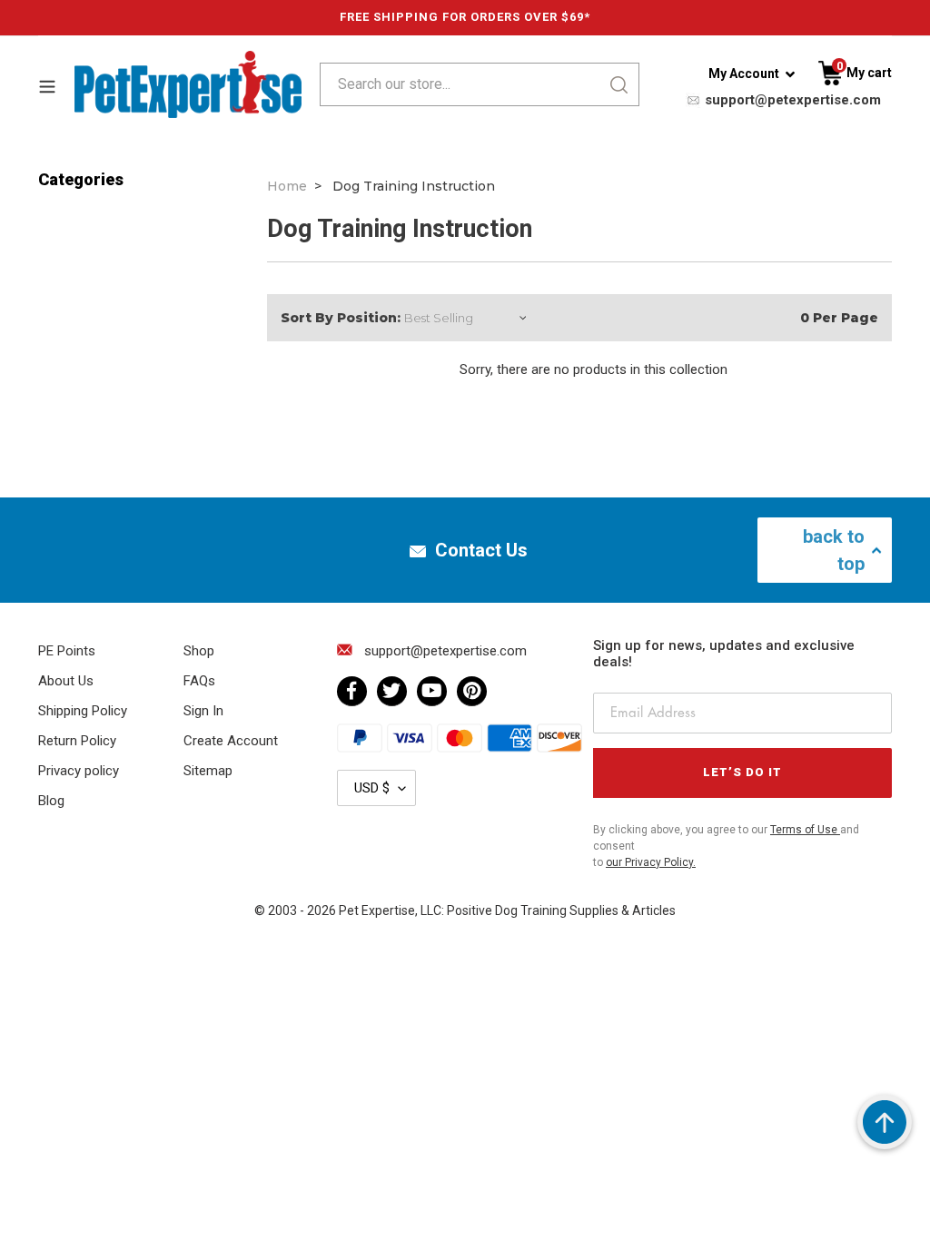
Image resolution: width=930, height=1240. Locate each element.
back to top (834, 550)
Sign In (203, 711)
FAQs (199, 681)
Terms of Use (805, 829)
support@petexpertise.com (791, 100)
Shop (198, 651)
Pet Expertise (377, 910)
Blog (51, 800)
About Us (66, 681)
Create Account (230, 741)
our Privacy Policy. (651, 862)
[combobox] (455, 84)
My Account (743, 73)
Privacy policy (78, 771)
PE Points (66, 651)
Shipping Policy (82, 711)
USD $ (372, 788)
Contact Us (481, 550)
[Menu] (56, 84)
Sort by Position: (341, 318)
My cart (864, 72)
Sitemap (207, 771)
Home (287, 186)
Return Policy (77, 741)
